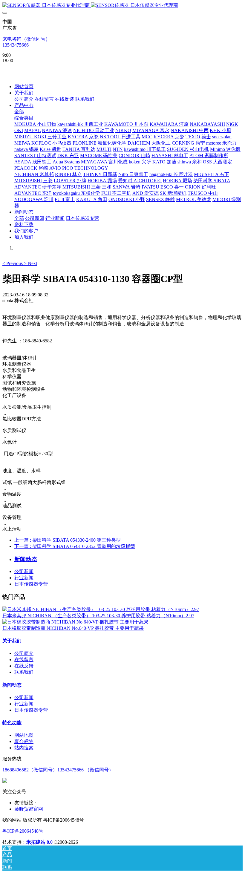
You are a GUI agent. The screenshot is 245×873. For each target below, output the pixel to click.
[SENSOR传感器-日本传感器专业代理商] (122, 5)
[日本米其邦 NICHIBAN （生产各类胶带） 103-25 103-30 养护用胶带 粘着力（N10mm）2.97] (100, 609)
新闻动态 (12, 684)
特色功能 (12, 722)
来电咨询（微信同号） (26, 39)
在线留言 (23, 659)
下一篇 (74, 546)
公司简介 (23, 653)
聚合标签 (23, 741)
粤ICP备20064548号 (22, 831)
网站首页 (23, 86)
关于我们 (12, 640)
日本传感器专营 (31, 583)
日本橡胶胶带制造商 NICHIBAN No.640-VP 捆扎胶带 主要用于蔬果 (73, 628)
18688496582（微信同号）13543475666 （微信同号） (58, 769)
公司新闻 (23, 571)
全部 (19, 111)
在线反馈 (23, 665)
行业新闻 (23, 577)
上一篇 (67, 540)
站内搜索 (23, 747)
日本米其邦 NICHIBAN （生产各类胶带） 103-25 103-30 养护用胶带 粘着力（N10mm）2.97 (98, 615)
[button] (13, 263)
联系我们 (23, 672)
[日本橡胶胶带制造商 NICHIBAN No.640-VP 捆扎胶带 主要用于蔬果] (75, 621)
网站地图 (23, 735)
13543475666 (15, 45)
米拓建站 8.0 (39, 842)
